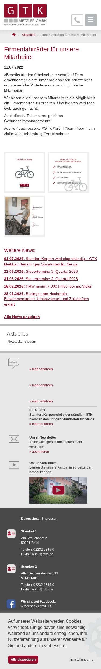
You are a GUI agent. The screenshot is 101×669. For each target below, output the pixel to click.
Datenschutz (30, 519)
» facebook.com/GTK (36, 606)
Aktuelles (17, 334)
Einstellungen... (81, 659)
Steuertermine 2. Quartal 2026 (41, 279)
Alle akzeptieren (23, 659)
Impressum (50, 519)
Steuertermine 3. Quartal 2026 (41, 271)
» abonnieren (39, 451)
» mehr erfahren (41, 369)
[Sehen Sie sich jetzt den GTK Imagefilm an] (63, 490)
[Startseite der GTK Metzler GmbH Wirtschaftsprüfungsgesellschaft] (14, 35)
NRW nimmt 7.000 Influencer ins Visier (48, 286)
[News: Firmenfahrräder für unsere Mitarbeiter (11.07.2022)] (24, 172)
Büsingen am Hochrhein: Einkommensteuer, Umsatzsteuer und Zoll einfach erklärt (46, 299)
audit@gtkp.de (42, 554)
